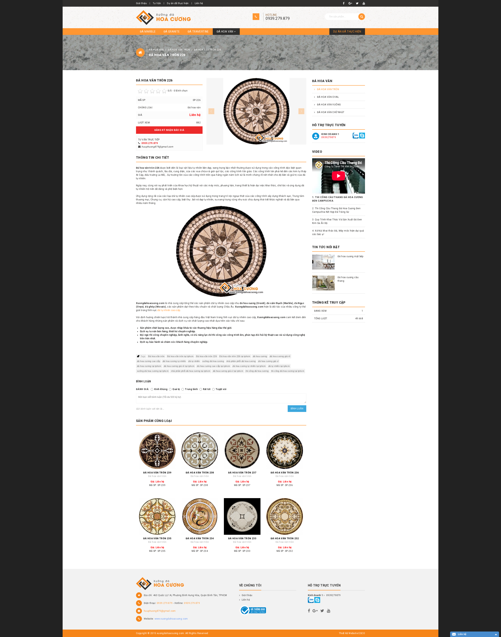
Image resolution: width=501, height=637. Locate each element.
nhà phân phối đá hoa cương (241, 361)
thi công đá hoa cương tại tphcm (287, 371)
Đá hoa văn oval (328, 97)
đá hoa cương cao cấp (148, 361)
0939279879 (328, 137)
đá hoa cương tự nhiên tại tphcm (249, 366)
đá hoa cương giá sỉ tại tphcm (228, 371)
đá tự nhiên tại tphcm (279, 366)
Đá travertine (198, 31)
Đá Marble (148, 31)
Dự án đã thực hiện (177, 3)
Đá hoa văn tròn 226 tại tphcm (234, 356)
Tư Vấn (157, 3)
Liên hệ (199, 3)
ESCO (362, 633)
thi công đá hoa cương (257, 371)
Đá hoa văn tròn (179, 49)
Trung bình (191, 389)
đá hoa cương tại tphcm (149, 366)
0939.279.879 (278, 18)
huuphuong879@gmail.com (157, 146)
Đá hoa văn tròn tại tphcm (180, 356)
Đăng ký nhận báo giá (169, 130)
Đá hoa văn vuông (329, 104)
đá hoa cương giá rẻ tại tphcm (179, 366)
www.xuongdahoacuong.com (171, 618)
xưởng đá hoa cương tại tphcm (153, 371)
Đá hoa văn (225, 31)
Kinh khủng (160, 389)
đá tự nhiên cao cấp (168, 310)
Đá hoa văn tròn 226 (207, 49)
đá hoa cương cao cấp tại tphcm (213, 366)
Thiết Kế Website (348, 633)
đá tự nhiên (194, 361)
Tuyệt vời (221, 389)
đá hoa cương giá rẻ (280, 356)
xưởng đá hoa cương (213, 361)
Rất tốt (207, 389)
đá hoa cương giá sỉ (268, 361)
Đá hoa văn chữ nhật (330, 112)
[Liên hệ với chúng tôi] (356, 135)
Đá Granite (172, 31)
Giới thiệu (141, 3)
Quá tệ (176, 389)
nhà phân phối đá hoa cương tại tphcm (190, 371)
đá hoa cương (260, 356)
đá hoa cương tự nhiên (174, 361)
